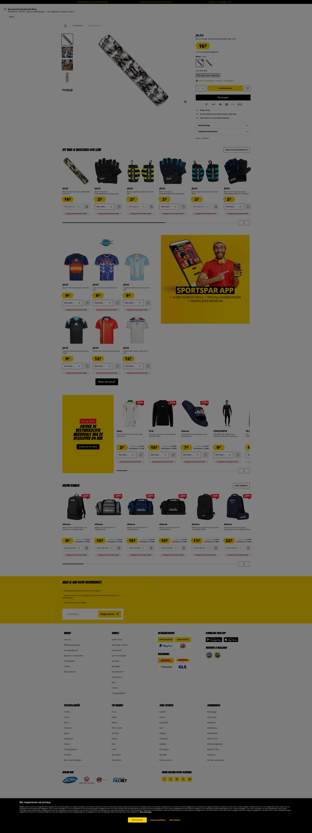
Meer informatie (145, 812)
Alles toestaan (137, 820)
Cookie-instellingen (158, 820)
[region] (156, 815)
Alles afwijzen (174, 820)
